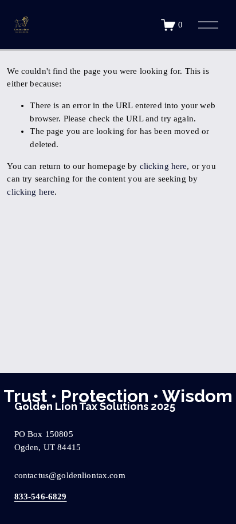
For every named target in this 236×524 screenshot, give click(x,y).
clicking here (163, 166)
